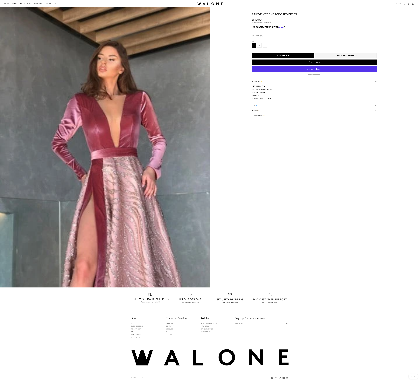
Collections (136, 335)
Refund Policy (206, 326)
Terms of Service (207, 329)
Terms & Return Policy (209, 323)
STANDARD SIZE (283, 55)
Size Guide (169, 329)
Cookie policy (206, 332)
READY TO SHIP (136, 329)
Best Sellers (135, 338)
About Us (169, 323)
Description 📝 (257, 81)
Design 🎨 (255, 110)
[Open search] (403, 3)
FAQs (167, 332)
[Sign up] (287, 323)
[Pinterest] (287, 378)
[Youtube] (283, 378)
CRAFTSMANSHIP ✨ (258, 115)
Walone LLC (139, 378)
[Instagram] (276, 378)
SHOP (133, 323)
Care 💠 (254, 105)
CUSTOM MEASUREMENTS (346, 55)
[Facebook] (272, 378)
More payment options (314, 74)
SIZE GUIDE (255, 36)
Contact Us (170, 326)
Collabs (169, 335)
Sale (132, 332)
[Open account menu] (408, 3)
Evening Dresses (137, 326)
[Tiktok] (279, 378)
